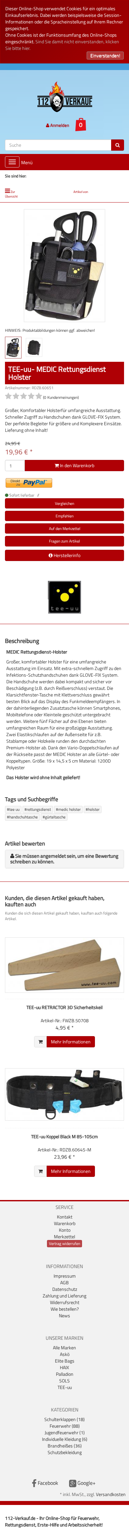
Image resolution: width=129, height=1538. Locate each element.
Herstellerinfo (66, 555)
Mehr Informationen (71, 1041)
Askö (64, 1354)
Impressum (65, 1275)
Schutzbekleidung (65, 1452)
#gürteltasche (54, 817)
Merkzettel (64, 1236)
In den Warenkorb (76, 465)
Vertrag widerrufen (64, 1243)
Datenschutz (64, 1289)
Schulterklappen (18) (64, 1419)
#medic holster (68, 809)
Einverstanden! (105, 55)
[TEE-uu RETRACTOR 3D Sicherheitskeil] (64, 965)
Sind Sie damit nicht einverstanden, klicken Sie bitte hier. (62, 45)
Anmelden (59, 125)
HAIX (64, 1367)
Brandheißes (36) (65, 1445)
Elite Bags (64, 1360)
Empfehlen (64, 516)
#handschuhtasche (22, 817)
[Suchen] (117, 145)
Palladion (64, 1373)
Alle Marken (64, 1347)
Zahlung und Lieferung (64, 1295)
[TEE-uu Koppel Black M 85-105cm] (64, 1094)
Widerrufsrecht (64, 1302)
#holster (93, 809)
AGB (64, 1282)
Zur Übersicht (11, 194)
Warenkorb (64, 1223)
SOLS (64, 1380)
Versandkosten (111, 1494)
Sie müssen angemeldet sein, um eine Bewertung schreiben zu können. (64, 858)
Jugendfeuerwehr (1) (65, 1432)
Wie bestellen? (65, 1308)
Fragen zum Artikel (64, 541)
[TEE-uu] (64, 596)
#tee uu (13, 809)
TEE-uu (65, 1387)
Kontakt (64, 1216)
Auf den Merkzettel (64, 528)
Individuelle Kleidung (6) (64, 1439)
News (64, 1315)
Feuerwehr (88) (65, 1425)
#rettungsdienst (37, 809)
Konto (64, 1229)
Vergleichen (64, 503)
